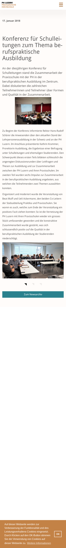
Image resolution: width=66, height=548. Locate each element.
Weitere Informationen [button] (39, 543)
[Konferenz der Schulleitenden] (33, 260)
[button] (7, 259)
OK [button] (58, 534)
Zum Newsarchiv (33, 294)
